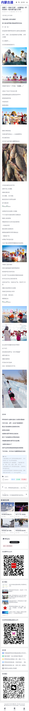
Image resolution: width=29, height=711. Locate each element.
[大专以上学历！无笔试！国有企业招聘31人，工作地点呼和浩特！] (5, 613)
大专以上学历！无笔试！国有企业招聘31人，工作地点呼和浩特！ (17, 612)
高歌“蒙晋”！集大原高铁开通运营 (13, 656)
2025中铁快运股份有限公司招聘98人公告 (18, 585)
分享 (14, 479)
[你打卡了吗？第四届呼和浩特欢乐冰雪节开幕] (21, 506)
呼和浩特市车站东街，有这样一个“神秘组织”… (18, 590)
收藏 (19, 479)
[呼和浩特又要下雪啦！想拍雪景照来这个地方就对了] (7, 523)
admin (6, 479)
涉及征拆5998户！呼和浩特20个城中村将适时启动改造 (18, 601)
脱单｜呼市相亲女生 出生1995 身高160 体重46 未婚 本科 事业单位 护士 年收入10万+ (18, 597)
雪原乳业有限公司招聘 (10, 668)
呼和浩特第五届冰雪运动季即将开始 (21, 531)
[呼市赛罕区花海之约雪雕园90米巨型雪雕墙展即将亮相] (7, 506)
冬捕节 (6, 476)
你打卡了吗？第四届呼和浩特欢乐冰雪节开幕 (21, 515)
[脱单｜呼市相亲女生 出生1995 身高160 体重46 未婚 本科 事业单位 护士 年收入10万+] (5, 597)
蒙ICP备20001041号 (8, 705)
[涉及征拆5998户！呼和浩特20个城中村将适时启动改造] (5, 602)
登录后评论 (15, 542)
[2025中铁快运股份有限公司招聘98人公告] (5, 586)
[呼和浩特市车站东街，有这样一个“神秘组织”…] (5, 591)
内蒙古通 (14, 704)
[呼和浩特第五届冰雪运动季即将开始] (21, 523)
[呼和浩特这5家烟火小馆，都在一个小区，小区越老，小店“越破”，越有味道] (5, 608)
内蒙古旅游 (12, 11)
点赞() (24, 479)
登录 (23, 2)
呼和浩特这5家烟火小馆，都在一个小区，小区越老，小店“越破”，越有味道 (17, 608)
